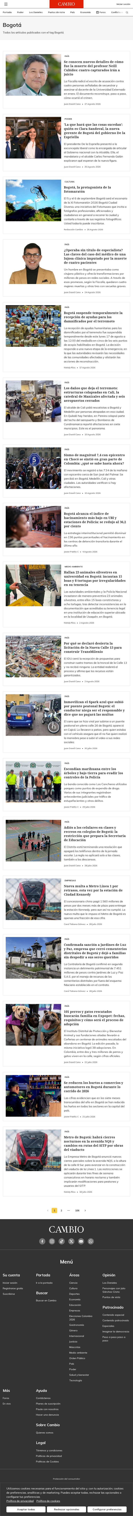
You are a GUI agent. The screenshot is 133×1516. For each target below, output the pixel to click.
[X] (71, 1241)
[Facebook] (42, 1241)
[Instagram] (52, 1241)
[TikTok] (61, 1241)
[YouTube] (81, 1241)
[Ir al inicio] (66, 4)
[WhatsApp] (91, 1241)
